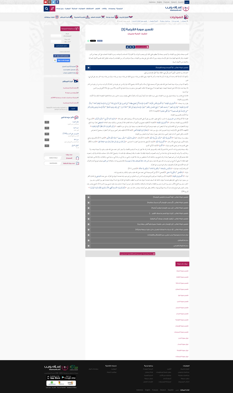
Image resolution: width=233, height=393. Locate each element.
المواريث (67, 8)
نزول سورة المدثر (183, 344)
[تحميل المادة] (130, 47)
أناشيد (169, 369)
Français (166, 2)
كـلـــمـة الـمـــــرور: (67, 40)
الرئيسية (119, 8)
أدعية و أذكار (167, 378)
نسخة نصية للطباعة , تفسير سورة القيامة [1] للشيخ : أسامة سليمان (136, 254)
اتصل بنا (54, 387)
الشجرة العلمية (79, 17)
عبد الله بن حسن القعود (73, 124)
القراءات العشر (96, 17)
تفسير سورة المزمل (182, 307)
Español (181, 2)
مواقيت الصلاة (111, 372)
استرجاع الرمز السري (69, 66)
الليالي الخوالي (75, 145)
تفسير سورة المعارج (182, 289)
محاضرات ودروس (183, 372)
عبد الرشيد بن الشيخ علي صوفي (71, 141)
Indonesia (152, 2)
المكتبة (74, 8)
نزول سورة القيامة (182, 350)
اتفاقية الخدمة (61, 387)
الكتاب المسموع (183, 382)
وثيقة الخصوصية (71, 387)
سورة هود (76, 128)
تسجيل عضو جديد (69, 69)
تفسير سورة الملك (182, 271)
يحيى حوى (76, 130)
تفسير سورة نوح (183, 295)
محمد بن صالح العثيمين (73, 135)
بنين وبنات (60, 8)
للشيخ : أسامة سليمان (137, 34)
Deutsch (174, 2)
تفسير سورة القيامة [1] (137, 29)
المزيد (73, 108)
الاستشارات (89, 8)
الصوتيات (81, 8)
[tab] (137, 68)
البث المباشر (64, 17)
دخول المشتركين (61, 46)
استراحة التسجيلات (165, 382)
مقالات (104, 8)
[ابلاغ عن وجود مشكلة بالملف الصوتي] (127, 47)
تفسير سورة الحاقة (182, 283)
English (159, 2)
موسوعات (111, 8)
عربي (187, 2)
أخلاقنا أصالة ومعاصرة (70, 95)
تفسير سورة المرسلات (181, 332)
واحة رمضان (149, 372)
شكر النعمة (76, 122)
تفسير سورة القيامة (181, 320)
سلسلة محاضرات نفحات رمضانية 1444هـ (64, 90)
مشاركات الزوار (93, 369)
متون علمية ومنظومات (163, 372)
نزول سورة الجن (183, 338)
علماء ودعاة (110, 17)
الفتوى (97, 8)
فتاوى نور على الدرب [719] (71, 134)
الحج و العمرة (148, 375)
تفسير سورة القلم (182, 277)
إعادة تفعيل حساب (69, 73)
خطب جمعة (185, 378)
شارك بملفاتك (49, 17)
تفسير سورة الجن (182, 301)
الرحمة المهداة (148, 369)
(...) (78, 147)
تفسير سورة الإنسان (181, 326)
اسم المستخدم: (67, 35)
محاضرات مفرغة (183, 375)
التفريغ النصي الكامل (141, 47)
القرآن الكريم (123, 17)
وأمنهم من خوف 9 (71, 85)
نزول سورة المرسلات (181, 356)
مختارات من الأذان (165, 375)
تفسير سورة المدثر (182, 314)
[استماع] (133, 47)
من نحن (48, 387)
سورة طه (76, 139)
